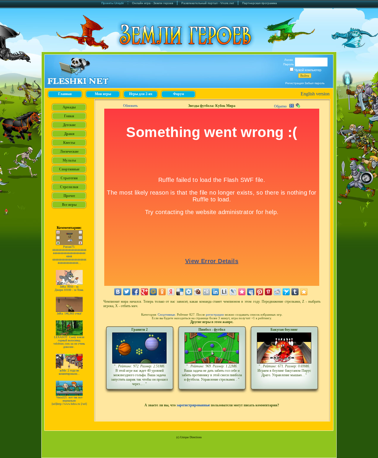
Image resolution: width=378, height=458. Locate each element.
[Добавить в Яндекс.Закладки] (171, 291)
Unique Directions (191, 437)
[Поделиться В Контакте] (117, 291)
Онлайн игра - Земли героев (152, 3)
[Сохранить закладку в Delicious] (179, 291)
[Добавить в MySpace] (250, 291)
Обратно (280, 106)
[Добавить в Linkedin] (215, 291)
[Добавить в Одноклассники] (162, 291)
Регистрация (294, 83)
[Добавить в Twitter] (126, 291)
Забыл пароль (314, 83)
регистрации (215, 314)
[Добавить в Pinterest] (259, 291)
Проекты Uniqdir (112, 3)
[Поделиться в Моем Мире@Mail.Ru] (153, 291)
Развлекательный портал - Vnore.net (207, 3)
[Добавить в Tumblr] (295, 291)
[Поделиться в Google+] (144, 291)
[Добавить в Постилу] (268, 291)
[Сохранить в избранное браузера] (303, 291)
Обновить (130, 106)
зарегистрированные (193, 405)
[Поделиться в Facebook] (135, 291)
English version (315, 93)
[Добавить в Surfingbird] (286, 291)
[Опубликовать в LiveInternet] (224, 291)
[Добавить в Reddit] (277, 291)
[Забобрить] (197, 291)
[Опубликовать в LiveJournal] (233, 291)
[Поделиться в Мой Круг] (188, 291)
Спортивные (166, 314)
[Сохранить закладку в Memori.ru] (241, 291)
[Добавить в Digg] (206, 291)
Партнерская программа (259, 3)
